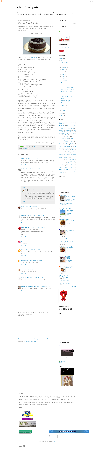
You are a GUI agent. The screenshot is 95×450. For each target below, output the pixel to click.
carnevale (63, 128)
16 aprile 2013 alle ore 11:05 (35, 260)
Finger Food (73, 138)
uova (70, 171)
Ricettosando (63, 229)
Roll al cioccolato (65, 103)
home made (68, 142)
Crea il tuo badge (61, 32)
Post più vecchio (51, 339)
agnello (60, 122)
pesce (73, 156)
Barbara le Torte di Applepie (28, 287)
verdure (62, 173)
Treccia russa (64, 81)
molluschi (74, 151)
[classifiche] (69, 432)
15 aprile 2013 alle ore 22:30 (39, 216)
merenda (61, 151)
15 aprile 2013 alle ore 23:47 (38, 227)
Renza (22, 207)
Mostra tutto (73, 286)
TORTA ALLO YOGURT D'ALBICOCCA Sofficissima (69, 259)
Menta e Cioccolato (65, 256)
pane (67, 153)
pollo (59, 161)
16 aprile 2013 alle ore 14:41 (40, 269)
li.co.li (60, 146)
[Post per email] (43, 147)
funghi (74, 140)
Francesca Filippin (62, 29)
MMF (69, 151)
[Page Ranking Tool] (22, 446)
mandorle (60, 149)
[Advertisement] (36, 327)
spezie (73, 166)
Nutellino (63, 83)
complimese (61, 133)
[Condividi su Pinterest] (51, 146)
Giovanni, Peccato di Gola (27, 269)
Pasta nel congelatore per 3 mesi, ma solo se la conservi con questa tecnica (67, 241)
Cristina (23, 169)
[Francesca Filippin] (59, 31)
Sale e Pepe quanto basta (66, 266)
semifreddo (61, 166)
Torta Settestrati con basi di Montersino (70, 222)
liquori (72, 148)
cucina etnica (72, 135)
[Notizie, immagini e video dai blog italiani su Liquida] (53, 438)
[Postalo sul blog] (47, 146)
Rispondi (23, 164)
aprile (63, 79)
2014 (61, 58)
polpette (64, 161)
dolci (28, 149)
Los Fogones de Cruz (26, 216)
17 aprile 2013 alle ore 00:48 (43, 287)
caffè (66, 127)
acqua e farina (63, 195)
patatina (23, 241)
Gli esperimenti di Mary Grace (66, 209)
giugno (63, 74)
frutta (68, 140)
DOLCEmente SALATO (65, 219)
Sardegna (61, 164)
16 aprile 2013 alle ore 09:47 (33, 241)
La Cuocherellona (64, 239)
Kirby (62, 98)
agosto (63, 70)
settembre (64, 67)
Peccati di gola (27, 6)
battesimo (69, 125)
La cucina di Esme (25, 227)
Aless (22, 159)
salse (73, 163)
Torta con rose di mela (67, 87)
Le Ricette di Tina (25, 278)
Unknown (23, 250)
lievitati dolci (66, 146)
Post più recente (22, 339)
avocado (71, 124)
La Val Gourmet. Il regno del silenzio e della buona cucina (70, 213)
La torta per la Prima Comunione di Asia (66, 95)
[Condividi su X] (48, 146)
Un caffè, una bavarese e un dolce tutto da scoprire (67, 282)
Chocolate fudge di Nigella (67, 89)
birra (74, 125)
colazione (63, 132)
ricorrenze (64, 163)
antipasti (61, 124)
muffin (61, 153)
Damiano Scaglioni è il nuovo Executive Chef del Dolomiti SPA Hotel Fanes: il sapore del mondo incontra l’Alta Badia (67, 200)
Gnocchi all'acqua (65, 101)
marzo (63, 106)
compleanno (71, 131)
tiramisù (71, 167)
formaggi (62, 140)
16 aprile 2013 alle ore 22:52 (38, 278)
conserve (74, 133)
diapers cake (61, 137)
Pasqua (60, 154)
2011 (61, 115)
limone (66, 148)
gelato (61, 142)
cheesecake (71, 129)
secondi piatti (69, 164)
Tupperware (65, 171)
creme (65, 135)
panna (73, 153)
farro (68, 138)
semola (68, 166)
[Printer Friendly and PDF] (22, 147)
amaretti (66, 122)
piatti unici (63, 158)
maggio (64, 76)
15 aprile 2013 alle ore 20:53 (33, 169)
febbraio (64, 108)
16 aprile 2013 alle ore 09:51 (33, 250)
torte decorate (64, 169)
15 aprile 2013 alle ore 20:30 (31, 159)
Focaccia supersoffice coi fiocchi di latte (67, 92)
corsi (61, 135)
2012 (61, 113)
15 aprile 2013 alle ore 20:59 (36, 190)
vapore (74, 171)
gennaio (64, 110)
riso (68, 163)
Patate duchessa (64, 277)
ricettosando (24, 260)
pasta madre (73, 154)
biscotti (60, 127)
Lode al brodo (69, 267)
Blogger (54, 442)
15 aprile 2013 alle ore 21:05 (32, 207)
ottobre (64, 65)
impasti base (63, 145)
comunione (68, 133)
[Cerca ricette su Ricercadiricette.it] (64, 47)
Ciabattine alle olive (66, 85)
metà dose (33, 57)
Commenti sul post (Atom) (30, 342)
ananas (72, 122)
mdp (72, 150)
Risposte (25, 187)
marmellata (66, 149)
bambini (61, 125)
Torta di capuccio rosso (70, 231)
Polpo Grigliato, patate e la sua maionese (69, 249)
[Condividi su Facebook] (49, 146)
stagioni (60, 167)
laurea (72, 145)
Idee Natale (69, 143)
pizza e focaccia (70, 159)
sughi (66, 167)
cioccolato (25, 149)
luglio (63, 72)
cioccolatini (61, 130)
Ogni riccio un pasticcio (66, 246)
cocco (75, 130)
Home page (37, 339)
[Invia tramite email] (45, 146)
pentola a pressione (64, 156)
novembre (64, 63)
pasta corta (66, 154)
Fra (26, 190)
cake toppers (73, 127)
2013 (61, 61)
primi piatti (72, 161)
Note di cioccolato (64, 281)
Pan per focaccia (64, 276)
